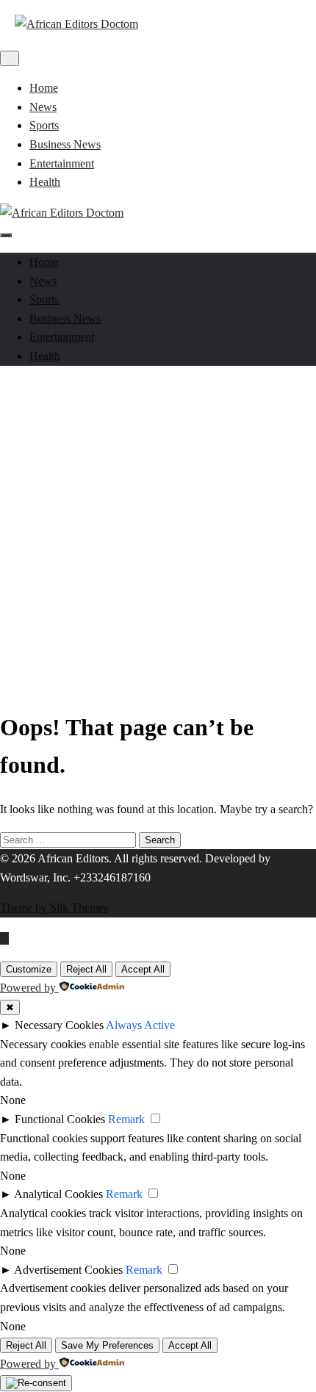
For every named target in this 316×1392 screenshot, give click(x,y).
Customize (28, 969)
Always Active (140, 1025)
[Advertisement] (158, 535)
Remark (126, 1119)
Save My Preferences (107, 1345)
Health (44, 182)
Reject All (86, 969)
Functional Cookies (60, 1119)
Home (43, 88)
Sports (44, 125)
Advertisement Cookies (68, 1269)
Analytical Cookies (58, 1194)
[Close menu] (9, 58)
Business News (65, 144)
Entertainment (61, 163)
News (43, 107)
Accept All (143, 969)
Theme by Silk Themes (54, 907)
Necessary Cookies (59, 1025)
